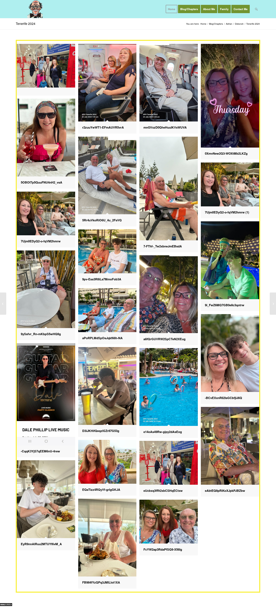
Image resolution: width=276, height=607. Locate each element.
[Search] (256, 9)
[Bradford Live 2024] (273, 303)
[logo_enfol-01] (35, 9)
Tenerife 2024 (25, 23)
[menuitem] (171, 9)
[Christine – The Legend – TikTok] (3, 303)
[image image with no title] (47, 71)
